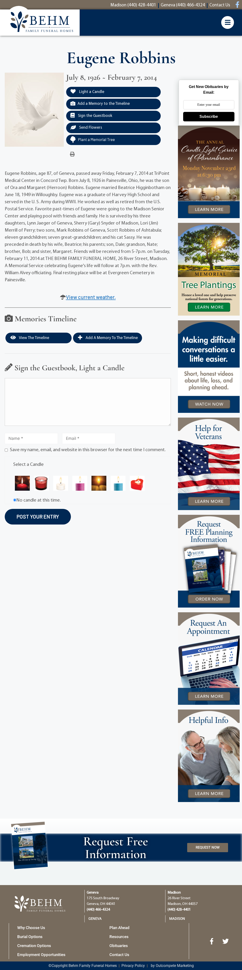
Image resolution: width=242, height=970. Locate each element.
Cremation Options (34, 945)
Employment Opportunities (41, 954)
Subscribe (208, 117)
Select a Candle (28, 464)
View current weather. (91, 297)
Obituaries (118, 945)
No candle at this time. (38, 500)
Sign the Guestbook (94, 116)
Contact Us (119, 954)
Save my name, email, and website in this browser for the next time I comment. (88, 450)
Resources (119, 936)
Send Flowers (90, 128)
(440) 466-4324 (98, 910)
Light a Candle (91, 92)
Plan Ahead (119, 927)
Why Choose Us (31, 927)
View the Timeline (33, 338)
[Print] (72, 154)
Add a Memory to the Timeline (104, 104)
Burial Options (30, 936)
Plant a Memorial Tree (96, 139)
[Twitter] (225, 941)
